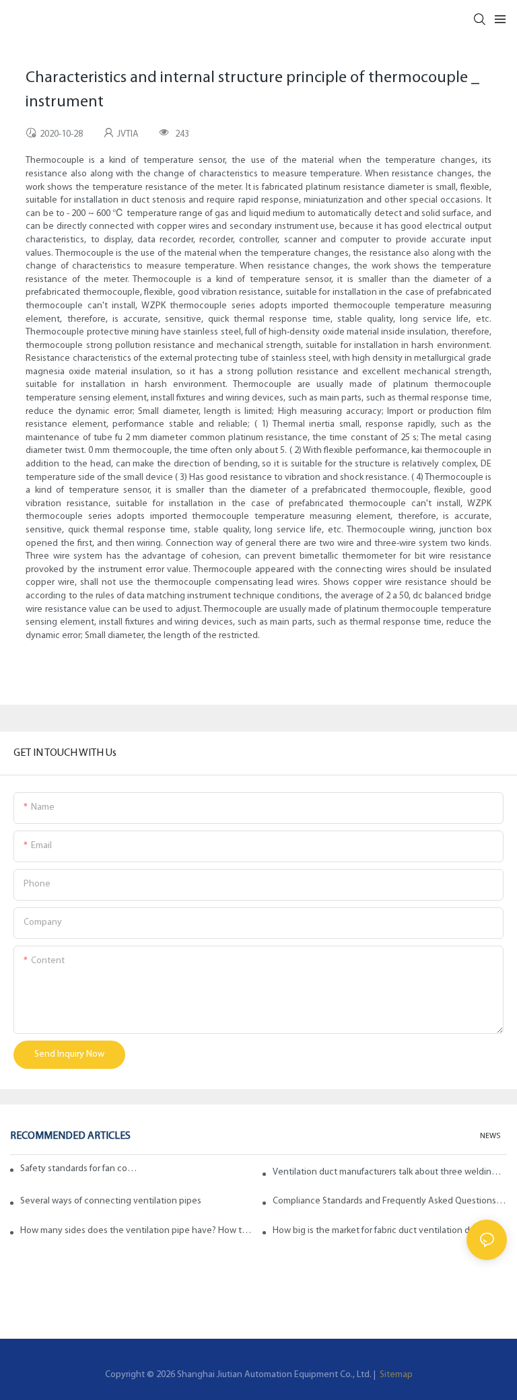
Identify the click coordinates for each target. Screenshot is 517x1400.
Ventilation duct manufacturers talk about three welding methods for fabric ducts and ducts (390, 1172)
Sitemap (395, 1375)
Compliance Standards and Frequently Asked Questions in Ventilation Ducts (390, 1201)
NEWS (490, 1136)
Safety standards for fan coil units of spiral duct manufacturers (79, 1169)
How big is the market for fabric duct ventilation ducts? (382, 1231)
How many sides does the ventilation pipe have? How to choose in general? (137, 1231)
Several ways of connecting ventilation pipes (110, 1201)
